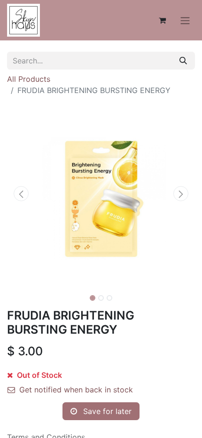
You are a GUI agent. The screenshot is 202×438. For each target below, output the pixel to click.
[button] (21, 193)
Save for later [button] (106, 411)
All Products (28, 79)
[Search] (183, 61)
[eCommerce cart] (162, 20)
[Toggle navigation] (185, 20)
